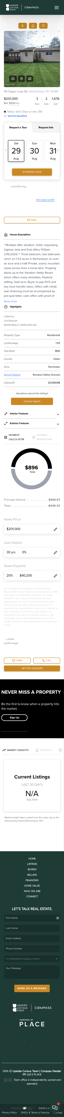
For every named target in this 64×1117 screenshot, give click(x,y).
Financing (32, 880)
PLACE (37, 1074)
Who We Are (32, 891)
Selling (32, 875)
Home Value (32, 886)
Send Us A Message (32, 988)
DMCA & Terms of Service (35, 1113)
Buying (32, 869)
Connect (32, 896)
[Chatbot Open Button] (55, 1107)
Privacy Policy (9, 1113)
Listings (32, 864)
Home (32, 859)
